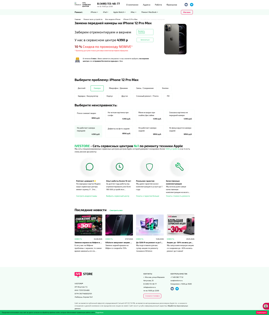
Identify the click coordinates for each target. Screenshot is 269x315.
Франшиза (171, 4)
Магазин (187, 12)
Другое (124, 96)
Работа (158, 4)
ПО (168, 96)
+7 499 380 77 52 (177, 277)
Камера (97, 88)
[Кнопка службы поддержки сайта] (266, 306)
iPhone (93, 12)
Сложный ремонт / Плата (147, 96)
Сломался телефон (152, 296)
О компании (132, 4)
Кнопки (165, 88)
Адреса (146, 4)
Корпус (110, 96)
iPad (105, 12)
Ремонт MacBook (148, 12)
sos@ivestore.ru (177, 280)
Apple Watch (118, 12)
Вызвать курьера (141, 32)
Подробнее (99, 312)
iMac (133, 12)
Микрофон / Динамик (118, 88)
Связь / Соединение (145, 88)
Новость (78, 239)
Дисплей (81, 88)
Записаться (145, 40)
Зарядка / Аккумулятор (88, 96)
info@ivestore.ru (149, 287)
